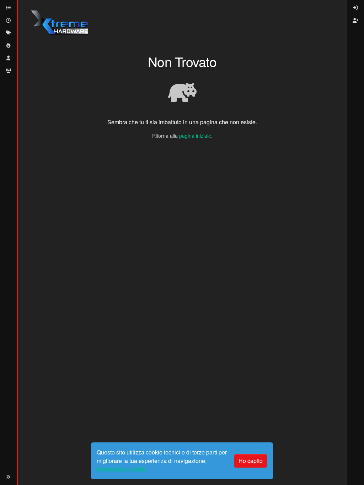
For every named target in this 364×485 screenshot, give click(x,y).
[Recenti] (8, 21)
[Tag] (8, 33)
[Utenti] (8, 58)
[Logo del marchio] (59, 22)
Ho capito (251, 461)
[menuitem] (355, 8)
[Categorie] (8, 8)
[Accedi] (355, 8)
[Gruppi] (8, 71)
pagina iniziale (195, 135)
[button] (8, 477)
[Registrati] (355, 21)
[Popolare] (8, 46)
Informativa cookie (121, 469)
